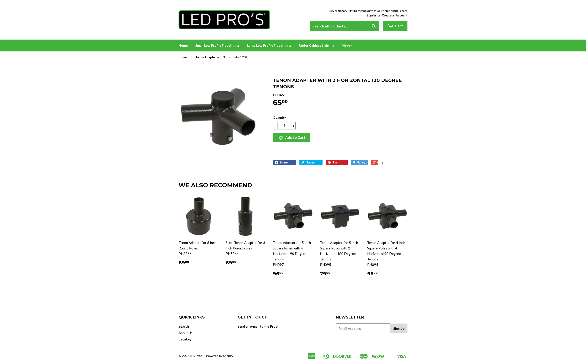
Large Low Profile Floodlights (269, 45)
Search (184, 326)
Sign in (371, 15)
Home (183, 45)
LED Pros (196, 356)
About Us (186, 333)
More (346, 45)
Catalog (185, 339)
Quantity (279, 117)
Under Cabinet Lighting (316, 45)
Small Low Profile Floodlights (217, 45)
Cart (398, 26)
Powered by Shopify (219, 356)
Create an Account (394, 15)
